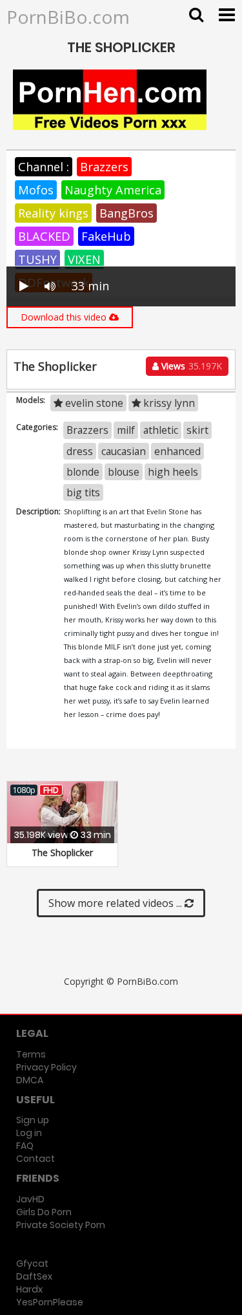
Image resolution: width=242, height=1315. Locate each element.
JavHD (30, 1199)
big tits (83, 492)
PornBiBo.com (68, 17)
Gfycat (32, 1263)
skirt (197, 430)
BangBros (126, 213)
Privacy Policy (46, 1067)
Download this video (65, 317)
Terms (31, 1054)
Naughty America (113, 190)
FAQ (25, 1145)
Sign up (32, 1120)
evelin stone (93, 403)
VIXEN (84, 259)
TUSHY (37, 259)
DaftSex (34, 1276)
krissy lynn (168, 403)
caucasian (123, 451)
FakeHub (106, 236)
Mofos (36, 190)
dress (79, 451)
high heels (173, 472)
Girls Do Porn (44, 1212)
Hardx (29, 1289)
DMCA (29, 1080)
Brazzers (104, 166)
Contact (35, 1158)
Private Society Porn (60, 1224)
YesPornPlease (49, 1302)
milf (126, 430)
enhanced (177, 451)
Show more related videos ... (116, 903)
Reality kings (53, 213)
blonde (82, 472)
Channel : (43, 166)
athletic (160, 430)
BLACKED (44, 236)
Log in (29, 1132)
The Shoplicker (62, 852)
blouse (123, 472)
